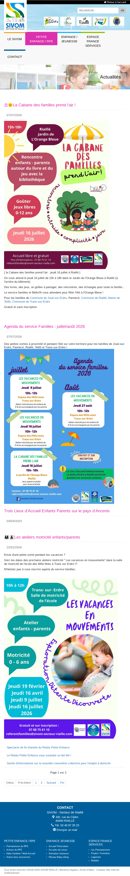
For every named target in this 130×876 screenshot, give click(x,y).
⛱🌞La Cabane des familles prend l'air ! (40, 105)
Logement (96, 857)
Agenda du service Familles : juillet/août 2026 (44, 326)
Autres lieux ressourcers (18, 857)
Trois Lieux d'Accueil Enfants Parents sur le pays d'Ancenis (57, 511)
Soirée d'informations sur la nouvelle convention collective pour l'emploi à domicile (59, 763)
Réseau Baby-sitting (59, 857)
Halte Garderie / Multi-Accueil (20, 853)
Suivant (51, 782)
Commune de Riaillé (93, 298)
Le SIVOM (14, 39)
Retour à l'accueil (116, 2)
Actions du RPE (14, 850)
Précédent (24, 782)
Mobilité (95, 860)
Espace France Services (93, 41)
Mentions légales (69, 869)
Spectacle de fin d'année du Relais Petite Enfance (38, 747)
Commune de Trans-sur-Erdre (31, 301)
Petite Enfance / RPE (41, 39)
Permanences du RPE (17, 846)
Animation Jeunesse (59, 853)
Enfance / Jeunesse (69, 39)
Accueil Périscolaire (58, 846)
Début (10, 782)
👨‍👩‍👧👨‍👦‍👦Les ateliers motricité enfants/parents (42, 537)
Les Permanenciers (100, 850)
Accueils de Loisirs (58, 850)
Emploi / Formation (100, 853)
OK (122, 10)
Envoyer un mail (66, 830)
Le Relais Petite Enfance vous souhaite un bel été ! (39, 755)
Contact (14, 56)
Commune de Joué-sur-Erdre (48, 298)
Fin (62, 782)
